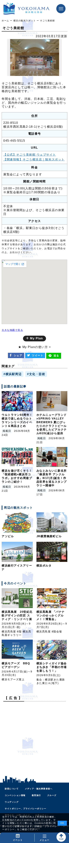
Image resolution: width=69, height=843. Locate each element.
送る (56, 355)
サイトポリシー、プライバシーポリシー (25, 808)
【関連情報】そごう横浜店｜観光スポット (34, 159)
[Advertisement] (34, 738)
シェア (18, 355)
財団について (12, 789)
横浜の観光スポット (24, 20)
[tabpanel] (34, 57)
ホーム (5, 20)
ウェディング (12, 802)
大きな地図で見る (12, 330)
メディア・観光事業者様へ (38, 789)
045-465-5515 (14, 140)
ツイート (37, 355)
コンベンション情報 (15, 795)
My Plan (36, 338)
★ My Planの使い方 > (34, 347)
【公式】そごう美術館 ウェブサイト (29, 154)
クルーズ (51, 795)
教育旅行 (36, 795)
